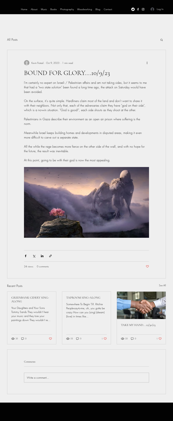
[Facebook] (138, 9)
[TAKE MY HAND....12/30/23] (141, 305)
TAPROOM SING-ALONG (83, 297)
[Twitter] (133, 9)
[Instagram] (143, 9)
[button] (161, 39)
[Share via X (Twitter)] (33, 256)
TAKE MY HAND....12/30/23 (138, 325)
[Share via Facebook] (25, 256)
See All (162, 285)
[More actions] (147, 63)
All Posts (12, 39)
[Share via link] (50, 256)
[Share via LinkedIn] (42, 256)
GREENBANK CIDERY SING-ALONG (30, 299)
